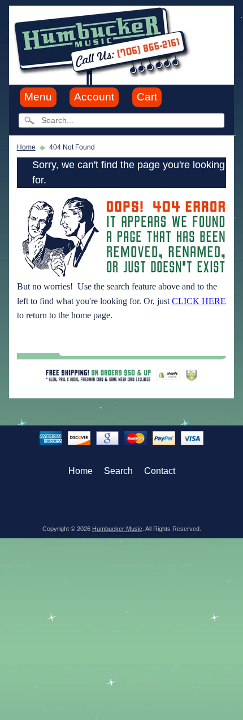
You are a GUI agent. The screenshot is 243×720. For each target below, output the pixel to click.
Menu (38, 97)
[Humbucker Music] (103, 44)
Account (94, 97)
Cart (147, 97)
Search (118, 471)
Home (26, 147)
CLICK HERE (199, 301)
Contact (159, 471)
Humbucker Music (117, 528)
